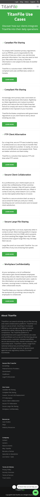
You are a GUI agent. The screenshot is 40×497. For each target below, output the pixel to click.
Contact (4, 440)
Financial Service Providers (10, 368)
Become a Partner (8, 451)
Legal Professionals (8, 377)
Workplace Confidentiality (10, 409)
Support (32, 2)
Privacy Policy (6, 469)
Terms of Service (7, 475)
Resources (5, 419)
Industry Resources (8, 427)
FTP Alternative (7, 398)
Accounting (5, 366)
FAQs (4, 425)
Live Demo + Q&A (8, 457)
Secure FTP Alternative (9, 403)
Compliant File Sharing (9, 392)
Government (6, 371)
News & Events (7, 446)
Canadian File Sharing (9, 390)
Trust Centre (6, 478)
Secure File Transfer (9, 363)
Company (5, 437)
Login (16, 2)
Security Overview (8, 472)
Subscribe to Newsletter (10, 454)
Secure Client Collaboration (10, 401)
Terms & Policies (8, 467)
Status (27, 2)
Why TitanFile (6, 448)
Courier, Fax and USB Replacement (13, 395)
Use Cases (5, 387)
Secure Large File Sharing (10, 406)
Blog (21, 2)
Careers (4, 443)
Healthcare (5, 374)
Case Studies (6, 422)
